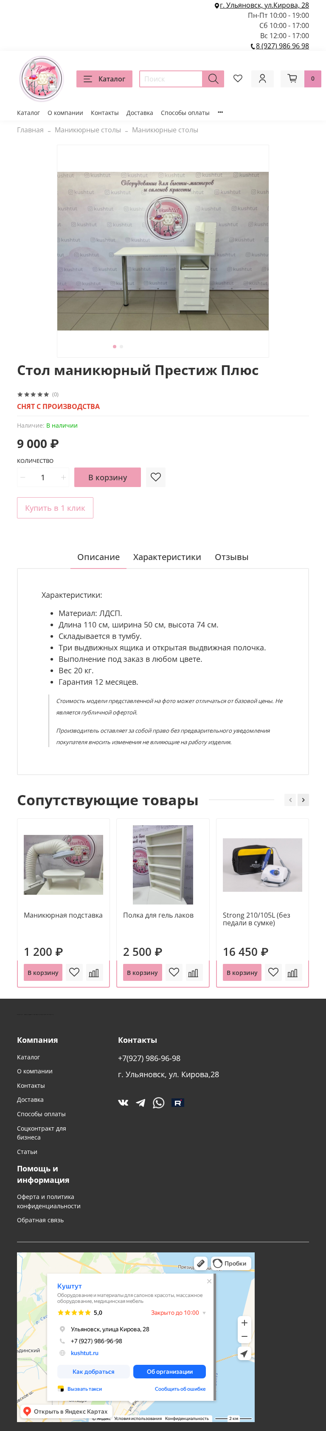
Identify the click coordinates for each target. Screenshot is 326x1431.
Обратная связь (40, 1220)
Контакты (105, 113)
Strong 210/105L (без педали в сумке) (256, 919)
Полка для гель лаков (158, 915)
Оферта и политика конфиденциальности (49, 1201)
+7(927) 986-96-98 (149, 1058)
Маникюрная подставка (63, 915)
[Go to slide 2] (121, 346)
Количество (35, 461)
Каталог (111, 79)
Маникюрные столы (88, 129)
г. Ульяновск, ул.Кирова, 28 (264, 5)
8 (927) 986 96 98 (282, 45)
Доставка (139, 113)
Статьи (27, 1152)
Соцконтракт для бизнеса (41, 1133)
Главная (30, 129)
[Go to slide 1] (114, 346)
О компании (65, 113)
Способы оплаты (185, 113)
